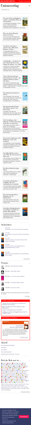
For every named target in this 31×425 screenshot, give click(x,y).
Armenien (24, 364)
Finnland (19, 371)
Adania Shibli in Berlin (15, 271)
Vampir (22, 387)
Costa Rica (4, 369)
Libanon (11, 382)
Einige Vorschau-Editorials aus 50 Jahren (12, 310)
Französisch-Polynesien (6, 373)
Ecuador (14, 370)
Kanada (19, 379)
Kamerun (14, 379)
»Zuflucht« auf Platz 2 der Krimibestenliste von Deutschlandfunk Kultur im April (15, 246)
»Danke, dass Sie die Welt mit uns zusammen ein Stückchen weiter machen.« (14, 304)
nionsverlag (10, 6)
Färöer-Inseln (13, 371)
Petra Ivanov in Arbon (15, 287)
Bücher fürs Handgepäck (12, 387)
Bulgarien (17, 367)
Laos (3, 382)
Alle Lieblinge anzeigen (24, 337)
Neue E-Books (4, 349)
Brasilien (12, 367)
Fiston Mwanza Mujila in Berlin (17, 282)
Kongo (24, 380)
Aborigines (15, 385)
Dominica (21, 369)
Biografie (16, 384)
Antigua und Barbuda (11, 364)
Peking (15, 388)
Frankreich (25, 371)
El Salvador (20, 370)
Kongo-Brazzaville (22, 384)
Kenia (3, 380)
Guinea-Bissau (25, 374)
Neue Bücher (3, 347)
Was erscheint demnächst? (6, 352)
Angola (24, 363)
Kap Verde (24, 379)
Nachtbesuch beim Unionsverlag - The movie (10, 354)
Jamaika (22, 377)
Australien (16, 366)
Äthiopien (11, 366)
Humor (13, 384)
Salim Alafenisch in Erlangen (17, 266)
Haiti (3, 376)
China (25, 367)
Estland (8, 371)
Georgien (14, 373)
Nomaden (12, 388)
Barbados (21, 366)
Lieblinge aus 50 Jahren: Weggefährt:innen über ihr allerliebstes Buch (14, 312)
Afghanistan (4, 363)
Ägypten (9, 363)
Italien (18, 377)
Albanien (14, 363)
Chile (22, 367)
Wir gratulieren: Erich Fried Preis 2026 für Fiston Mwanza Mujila (17, 234)
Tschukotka (7, 384)
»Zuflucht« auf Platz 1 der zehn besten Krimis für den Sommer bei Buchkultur (16, 240)
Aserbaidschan (4, 366)
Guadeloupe (9, 374)
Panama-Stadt (3, 388)
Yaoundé (18, 387)
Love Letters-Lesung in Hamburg (17, 276)
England (3, 371)
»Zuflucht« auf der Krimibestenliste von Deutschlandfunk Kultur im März (17, 254)
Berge (10, 384)
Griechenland (23, 373)
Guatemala (15, 374)
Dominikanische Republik (6, 370)
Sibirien (18, 388)
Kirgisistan (8, 380)
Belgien (26, 366)
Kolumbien (14, 380)
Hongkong (13, 376)
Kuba (28, 380)
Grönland (4, 374)
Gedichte (2, 389)
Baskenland (26, 387)
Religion (24, 388)
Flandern (19, 385)
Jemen (3, 379)
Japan (27, 377)
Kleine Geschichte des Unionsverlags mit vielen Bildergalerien (13, 307)
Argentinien (19, 364)
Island (10, 377)
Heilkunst (8, 388)
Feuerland (11, 385)
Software (27, 384)
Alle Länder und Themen (25, 391)
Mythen (22, 385)
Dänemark (10, 369)
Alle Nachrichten (26, 258)
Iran (3, 377)
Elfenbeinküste (26, 370)
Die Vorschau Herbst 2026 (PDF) (8, 345)
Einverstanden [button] (23, 416)
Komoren (19, 380)
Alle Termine (27, 296)
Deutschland (15, 369)
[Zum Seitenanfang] (29, 225)
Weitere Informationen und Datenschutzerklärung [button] (9, 421)
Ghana (18, 373)
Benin (3, 367)
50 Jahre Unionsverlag (5, 385)
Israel (14, 377)
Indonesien (23, 376)
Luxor (21, 388)
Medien (27, 388)
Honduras (7, 376)
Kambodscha (8, 379)
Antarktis (4, 364)
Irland (6, 377)
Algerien (19, 363)
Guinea (20, 374)
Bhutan (7, 367)
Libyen (16, 382)
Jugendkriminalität (4, 387)
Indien (18, 376)
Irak (27, 376)
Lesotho (7, 382)
